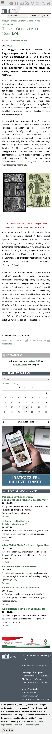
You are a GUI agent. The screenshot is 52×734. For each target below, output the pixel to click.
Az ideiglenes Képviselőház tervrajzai (23, 608)
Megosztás (7, 343)
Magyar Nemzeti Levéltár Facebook (16, 3)
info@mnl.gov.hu (30, 696)
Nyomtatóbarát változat (13, 340)
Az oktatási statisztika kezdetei (20, 587)
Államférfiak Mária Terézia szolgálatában (26, 545)
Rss (27, 3)
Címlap (30, 20)
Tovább (5, 516)
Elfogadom (7, 730)
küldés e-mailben (38, 340)
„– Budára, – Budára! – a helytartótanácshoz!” (15, 523)
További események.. (11, 383)
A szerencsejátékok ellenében (19, 566)
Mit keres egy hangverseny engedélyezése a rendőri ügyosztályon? (25, 498)
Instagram (22, 3)
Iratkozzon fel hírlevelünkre (11, 3)
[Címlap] (11, 10)
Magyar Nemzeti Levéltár (13, 20)
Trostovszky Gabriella (19, 40)
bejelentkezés (20, 364)
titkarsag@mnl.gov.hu (38, 665)
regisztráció (34, 361)
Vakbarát (32, 3)
